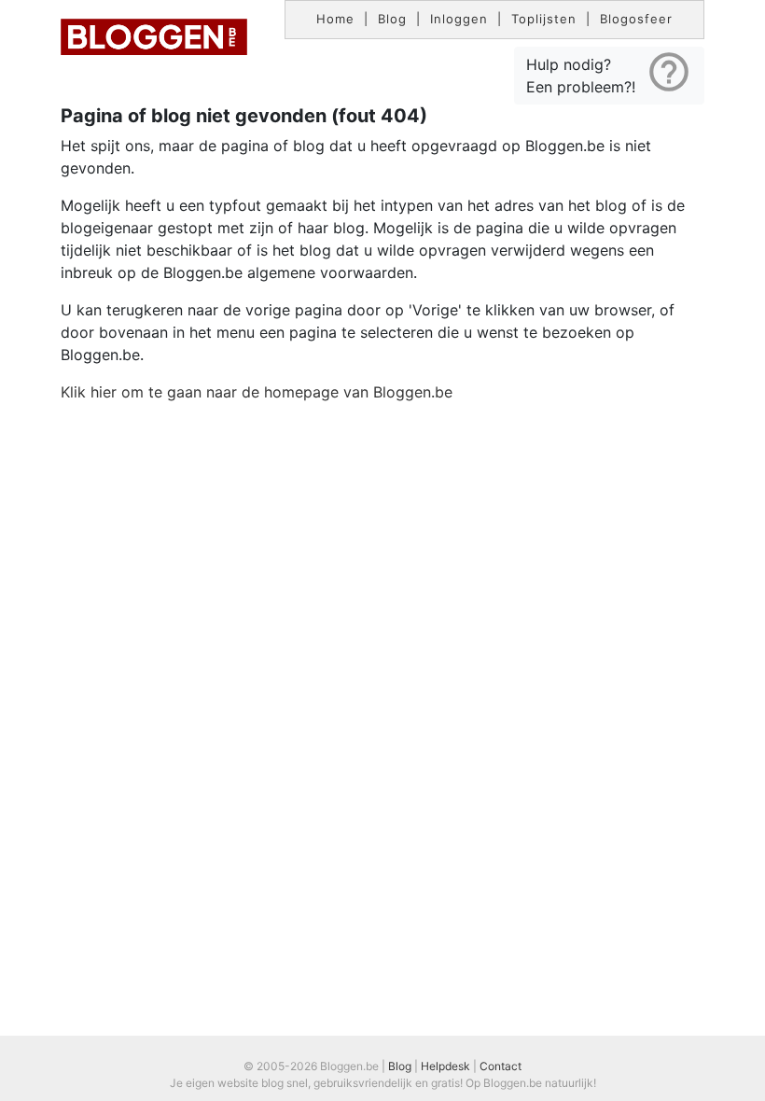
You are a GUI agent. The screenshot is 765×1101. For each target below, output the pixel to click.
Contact (501, 1066)
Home (335, 18)
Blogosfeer (636, 18)
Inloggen (459, 18)
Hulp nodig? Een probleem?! (609, 72)
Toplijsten (544, 18)
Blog (392, 18)
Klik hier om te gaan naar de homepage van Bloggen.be (256, 392)
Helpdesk (445, 1066)
